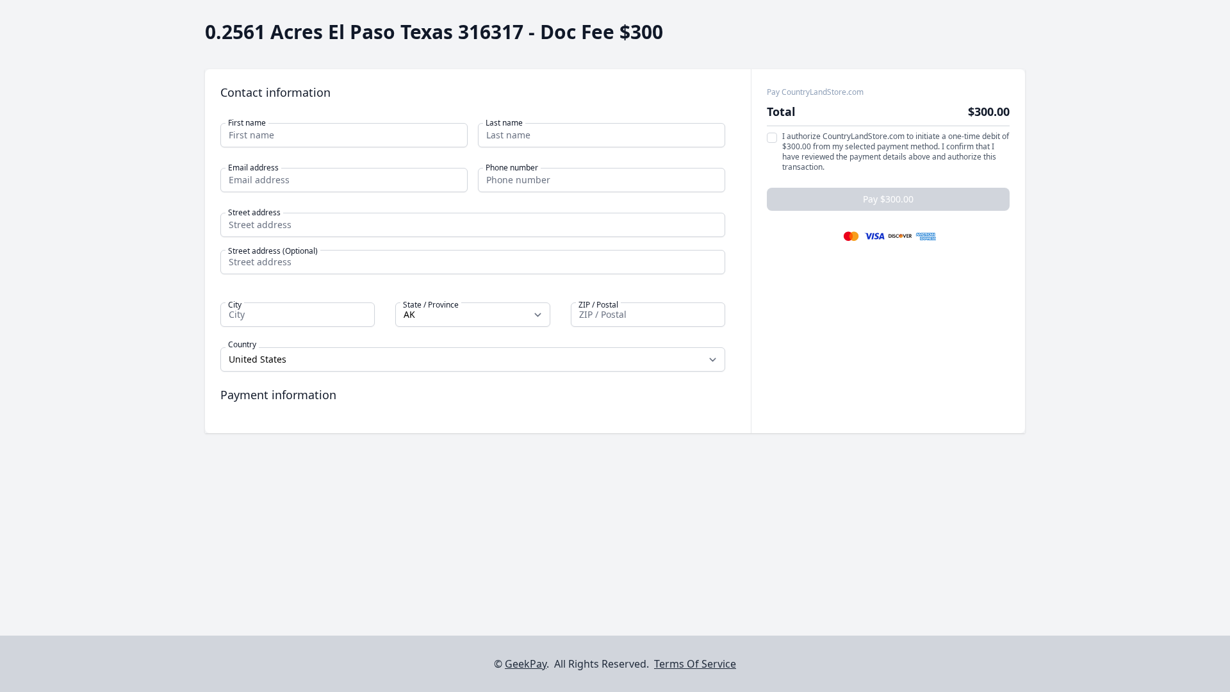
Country (242, 345)
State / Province (431, 305)
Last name (504, 123)
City (235, 305)
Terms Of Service (695, 664)
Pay (888, 199)
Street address (254, 213)
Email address (253, 168)
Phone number (512, 168)
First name (247, 123)
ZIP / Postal (598, 305)
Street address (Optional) (273, 251)
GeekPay (525, 664)
